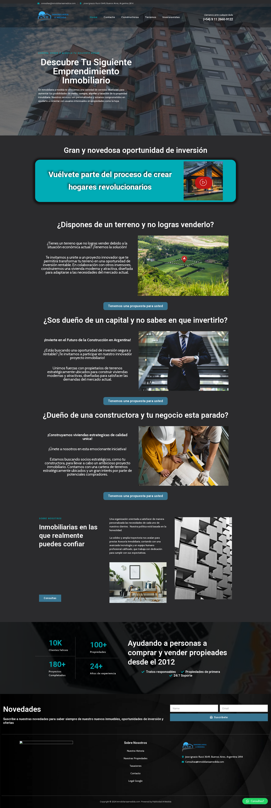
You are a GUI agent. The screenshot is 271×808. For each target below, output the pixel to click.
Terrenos (150, 17)
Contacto (109, 17)
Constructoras (130, 17)
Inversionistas (171, 17)
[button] (255, 801)
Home (93, 17)
